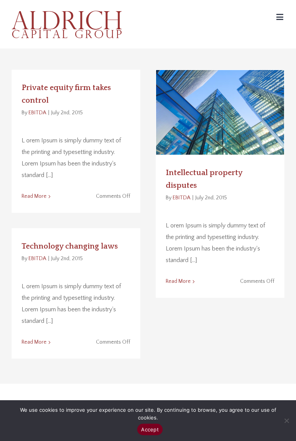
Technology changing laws (70, 246)
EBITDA (37, 113)
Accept (150, 429)
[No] (286, 420)
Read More (34, 196)
